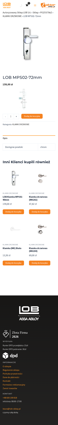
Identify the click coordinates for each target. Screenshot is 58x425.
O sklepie (7, 366)
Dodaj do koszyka (32, 116)
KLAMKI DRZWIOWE (12, 16)
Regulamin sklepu (11, 370)
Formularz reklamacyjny (14, 384)
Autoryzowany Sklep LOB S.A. (17, 12)
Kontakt (7, 381)
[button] (50, 22)
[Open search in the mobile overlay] (20, 5)
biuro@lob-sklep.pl (12, 408)
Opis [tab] (5, 138)
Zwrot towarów (10, 388)
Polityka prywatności (12, 373)
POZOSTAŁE (46, 12)
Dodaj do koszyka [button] (13, 211)
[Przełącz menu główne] (35, 5)
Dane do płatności (11, 377)
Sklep (35, 12)
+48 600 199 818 (10, 397)
